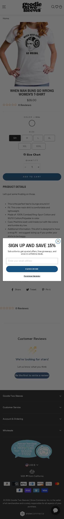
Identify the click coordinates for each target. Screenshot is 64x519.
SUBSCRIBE (32, 269)
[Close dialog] (58, 241)
